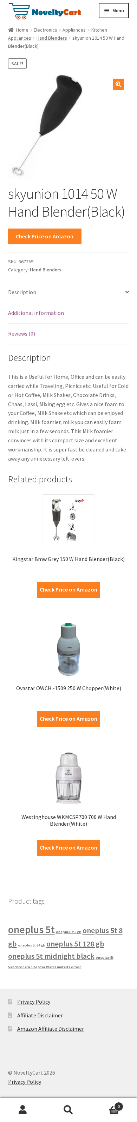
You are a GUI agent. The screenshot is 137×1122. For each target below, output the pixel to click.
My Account (23, 1110)
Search (68, 1110)
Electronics (45, 30)
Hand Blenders (52, 38)
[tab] (68, 292)
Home (22, 30)
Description (22, 292)
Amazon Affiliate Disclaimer (50, 1028)
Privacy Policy (33, 1001)
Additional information (36, 312)
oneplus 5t (31, 929)
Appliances (74, 30)
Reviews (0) (21, 333)
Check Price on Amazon (44, 236)
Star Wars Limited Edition (59, 967)
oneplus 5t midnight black (51, 956)
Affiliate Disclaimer (40, 1015)
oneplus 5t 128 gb (75, 944)
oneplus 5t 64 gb (31, 945)
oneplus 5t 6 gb (68, 932)
